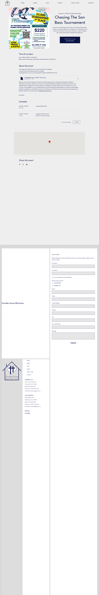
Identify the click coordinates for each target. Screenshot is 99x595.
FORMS (28, 363)
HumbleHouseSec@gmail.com (32, 391)
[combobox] (73, 306)
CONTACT (29, 374)
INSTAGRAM (27, 413)
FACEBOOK (27, 410)
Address (54, 310)
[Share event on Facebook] (19, 164)
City (53, 317)
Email (53, 289)
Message (54, 331)
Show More (21, 95)
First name (55, 263)
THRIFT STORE (30, 372)
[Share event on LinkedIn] (26, 164)
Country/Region (56, 303)
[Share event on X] (23, 164)
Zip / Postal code (56, 324)
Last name (55, 270)
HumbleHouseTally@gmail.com (33, 406)
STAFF (28, 366)
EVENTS (28, 369)
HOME (28, 360)
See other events (70, 40)
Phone (53, 296)
